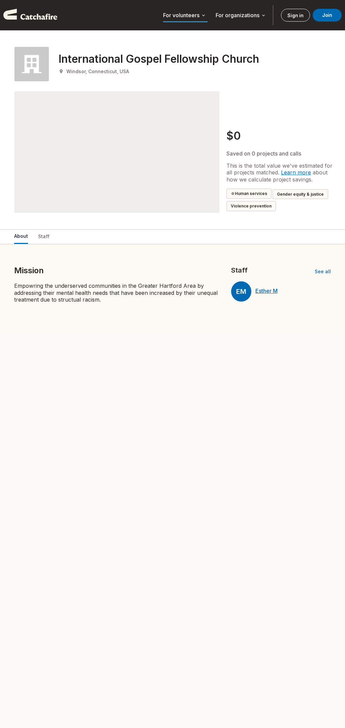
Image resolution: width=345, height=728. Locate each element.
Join (327, 15)
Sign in (295, 15)
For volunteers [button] (184, 15)
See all (323, 271)
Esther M (266, 290)
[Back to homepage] (30, 15)
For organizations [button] (241, 15)
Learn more (296, 172)
